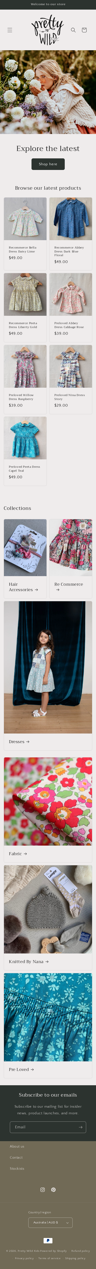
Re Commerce (68, 585)
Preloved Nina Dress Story (69, 397)
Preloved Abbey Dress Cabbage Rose (69, 325)
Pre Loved (19, 1069)
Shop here (48, 164)
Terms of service (49, 1258)
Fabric (15, 854)
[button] (9, 30)
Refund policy (80, 1251)
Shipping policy (75, 1258)
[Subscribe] (80, 1127)
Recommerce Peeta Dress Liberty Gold (23, 325)
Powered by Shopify (53, 1250)
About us (17, 1147)
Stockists (17, 1169)
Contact (16, 1158)
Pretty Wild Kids (28, 1250)
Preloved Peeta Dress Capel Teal (24, 469)
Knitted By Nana (26, 962)
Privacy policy (24, 1258)
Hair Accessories (21, 587)
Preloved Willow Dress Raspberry (21, 397)
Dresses (16, 742)
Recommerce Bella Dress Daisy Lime (22, 249)
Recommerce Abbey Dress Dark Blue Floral (69, 251)
